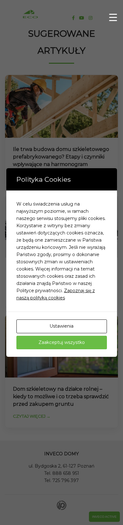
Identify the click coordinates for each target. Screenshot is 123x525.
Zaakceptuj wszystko (61, 342)
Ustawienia (61, 326)
